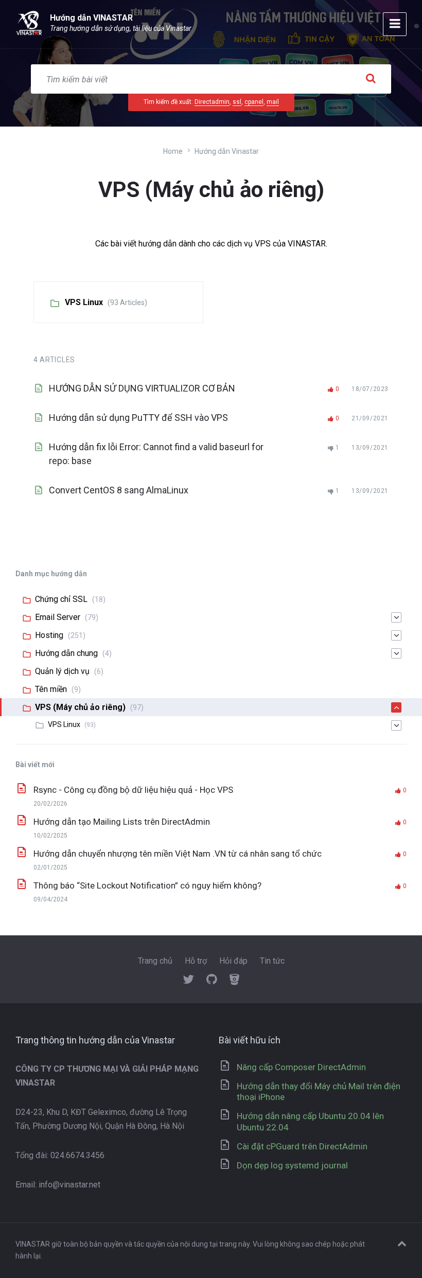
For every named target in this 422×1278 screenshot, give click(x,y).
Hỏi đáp (233, 961)
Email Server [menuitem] (57, 617)
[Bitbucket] (234, 980)
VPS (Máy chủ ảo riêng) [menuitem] (80, 707)
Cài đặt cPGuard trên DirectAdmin (302, 1146)
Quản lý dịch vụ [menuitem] (62, 671)
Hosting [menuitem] (49, 635)
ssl (237, 101)
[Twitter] (188, 980)
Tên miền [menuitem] (51, 689)
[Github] (211, 980)
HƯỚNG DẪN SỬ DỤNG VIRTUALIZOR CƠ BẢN (142, 388)
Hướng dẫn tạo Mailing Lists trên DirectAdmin (121, 821)
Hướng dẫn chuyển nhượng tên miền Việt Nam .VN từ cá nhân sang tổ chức (177, 853)
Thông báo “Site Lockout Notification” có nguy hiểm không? (147, 885)
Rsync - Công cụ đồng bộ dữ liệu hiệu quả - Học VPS (133, 790)
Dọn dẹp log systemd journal (292, 1165)
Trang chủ (155, 961)
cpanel (253, 101)
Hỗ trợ (196, 961)
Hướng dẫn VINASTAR (91, 18)
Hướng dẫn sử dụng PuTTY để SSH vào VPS (138, 417)
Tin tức (272, 961)
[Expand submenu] (396, 617)
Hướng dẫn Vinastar (227, 151)
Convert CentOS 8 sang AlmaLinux (118, 490)
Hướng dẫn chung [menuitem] (66, 653)
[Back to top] (402, 1244)
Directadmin (212, 101)
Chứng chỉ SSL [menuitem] (61, 599)
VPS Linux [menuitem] (64, 724)
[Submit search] (370, 79)
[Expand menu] (395, 24)
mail (273, 101)
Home (173, 151)
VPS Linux (84, 302)
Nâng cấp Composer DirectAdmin (301, 1067)
